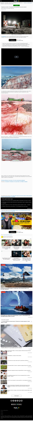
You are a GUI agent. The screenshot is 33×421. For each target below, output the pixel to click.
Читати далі (16, 395)
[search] (1, 1)
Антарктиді (4, 36)
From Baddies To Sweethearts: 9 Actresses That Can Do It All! (16, 259)
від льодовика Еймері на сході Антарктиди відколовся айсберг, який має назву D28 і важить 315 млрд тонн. (16, 211)
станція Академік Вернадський (7, 234)
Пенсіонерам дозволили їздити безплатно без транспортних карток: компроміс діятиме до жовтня (16, 203)
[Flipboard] (19, 401)
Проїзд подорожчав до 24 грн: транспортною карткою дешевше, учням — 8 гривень (16, 204)
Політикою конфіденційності (28, 2)
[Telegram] (13, 401)
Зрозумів (16, 5)
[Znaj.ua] (16, 1)
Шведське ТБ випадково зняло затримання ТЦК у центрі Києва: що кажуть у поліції (16, 200)
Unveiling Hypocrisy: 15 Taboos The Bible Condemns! (16, 247)
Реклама (2, 411)
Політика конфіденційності (4, 410)
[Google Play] (19, 404)
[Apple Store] (13, 404)
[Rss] (11, 401)
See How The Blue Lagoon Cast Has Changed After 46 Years (6, 247)
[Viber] (15, 401)
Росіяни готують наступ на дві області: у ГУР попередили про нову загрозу (15, 206)
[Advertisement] (16, 169)
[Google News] (17, 401)
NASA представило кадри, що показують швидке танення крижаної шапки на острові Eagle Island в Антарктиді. (16, 196)
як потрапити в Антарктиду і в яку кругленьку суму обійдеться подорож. (16, 181)
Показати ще (29, 208)
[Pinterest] (22, 401)
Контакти (2, 414)
